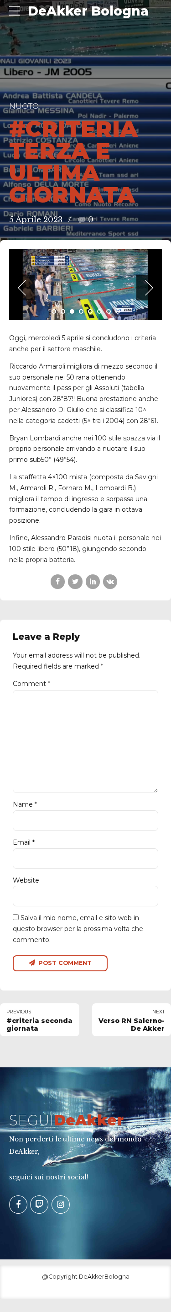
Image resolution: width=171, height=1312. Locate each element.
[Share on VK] (110, 664)
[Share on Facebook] (58, 664)
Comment (31, 766)
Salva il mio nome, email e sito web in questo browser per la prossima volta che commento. (78, 1011)
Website (26, 963)
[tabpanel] (85, 325)
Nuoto (24, 106)
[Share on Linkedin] (93, 664)
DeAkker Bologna (88, 11)
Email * (24, 925)
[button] (22, 329)
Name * (25, 887)
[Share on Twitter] (75, 664)
